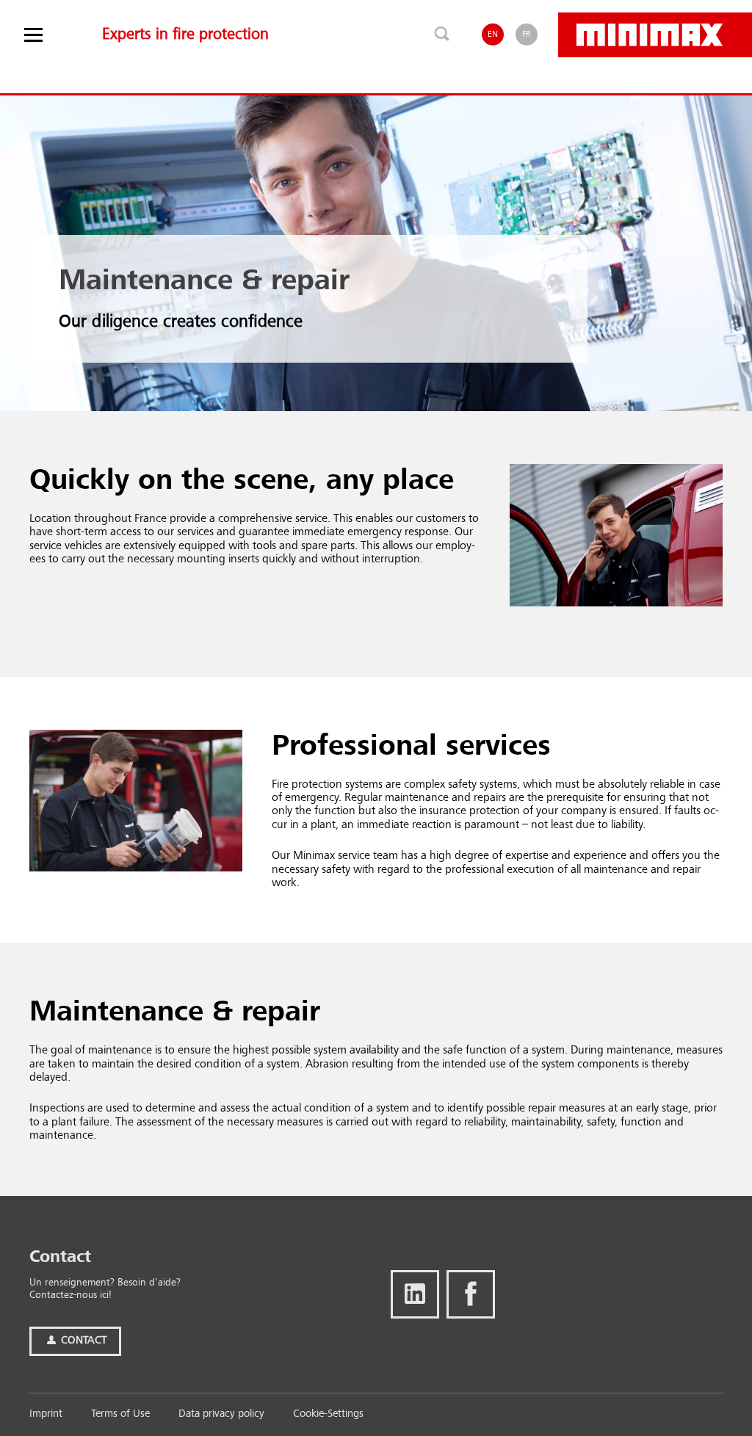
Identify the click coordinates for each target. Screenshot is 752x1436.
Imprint (45, 1414)
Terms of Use (120, 1414)
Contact (82, 1340)
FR (526, 34)
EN (493, 34)
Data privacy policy (221, 1414)
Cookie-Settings (328, 1414)
